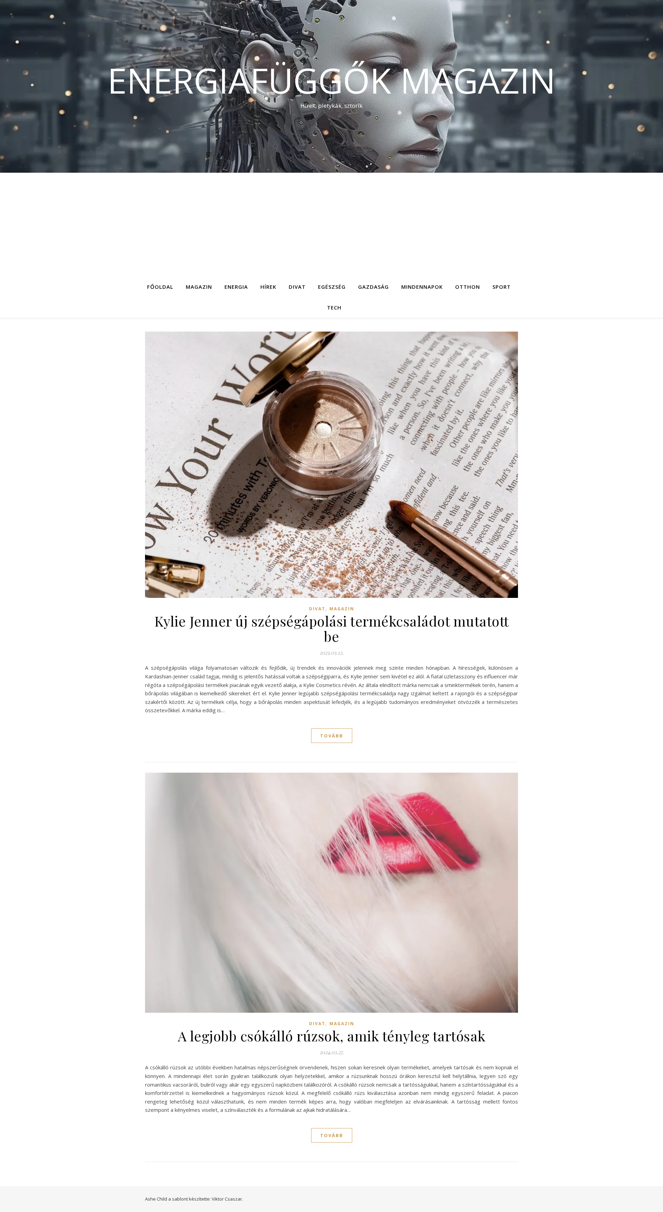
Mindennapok (422, 286)
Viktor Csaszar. (227, 1199)
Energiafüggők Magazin (331, 80)
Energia (236, 286)
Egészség (332, 286)
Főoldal (160, 286)
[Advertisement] (331, 224)
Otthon (467, 286)
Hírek (268, 286)
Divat (297, 286)
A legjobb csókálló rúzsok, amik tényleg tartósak (332, 1036)
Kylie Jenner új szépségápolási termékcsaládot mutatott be (331, 628)
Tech (334, 307)
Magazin (199, 286)
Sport (501, 286)
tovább (331, 736)
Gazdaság (373, 286)
